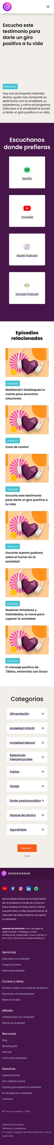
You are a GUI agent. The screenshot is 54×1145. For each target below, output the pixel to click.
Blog (4, 1040)
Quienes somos (11, 1075)
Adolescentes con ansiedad (18, 1017)
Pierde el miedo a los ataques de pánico (25, 988)
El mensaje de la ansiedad (17, 1093)
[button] (47, 6)
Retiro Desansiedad (13, 970)
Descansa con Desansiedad (18, 993)
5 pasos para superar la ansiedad (21, 1087)
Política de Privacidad (12, 1124)
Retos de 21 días (11, 999)
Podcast (7, 1052)
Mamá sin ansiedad (13, 1023)
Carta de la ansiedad (14, 1058)
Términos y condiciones (14, 1128)
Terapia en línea (11, 964)
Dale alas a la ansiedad (15, 958)
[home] (7, 6)
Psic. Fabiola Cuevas (13, 1081)
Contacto (7, 1099)
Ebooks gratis (9, 1046)
